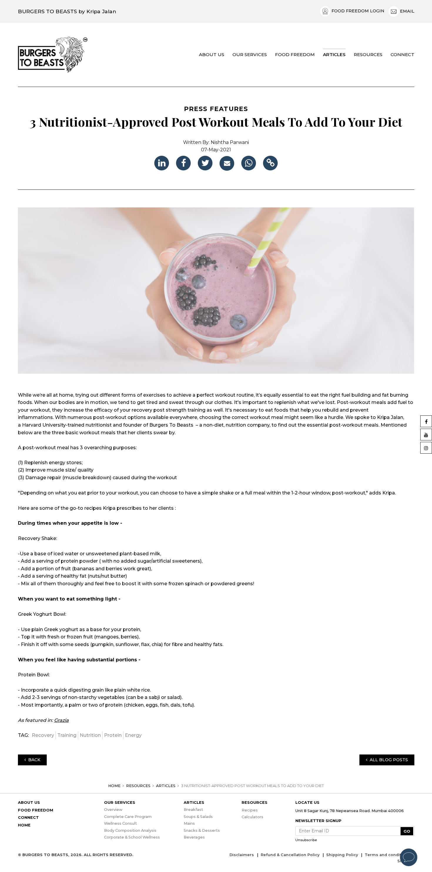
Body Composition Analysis (130, 830)
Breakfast (193, 809)
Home (114, 786)
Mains (189, 823)
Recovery (43, 735)
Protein (113, 735)
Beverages (194, 837)
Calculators (252, 817)
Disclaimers (242, 855)
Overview (113, 809)
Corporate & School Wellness (132, 837)
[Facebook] (426, 421)
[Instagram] (426, 448)
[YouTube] (426, 434)
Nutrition (90, 735)
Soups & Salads (198, 816)
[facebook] (183, 163)
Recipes (250, 810)
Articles (165, 786)
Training (66, 735)
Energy (133, 735)
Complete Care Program (128, 816)
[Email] (227, 163)
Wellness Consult (120, 823)
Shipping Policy (342, 855)
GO (406, 831)
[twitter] (205, 163)
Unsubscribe (306, 840)
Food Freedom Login (357, 11)
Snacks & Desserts (202, 830)
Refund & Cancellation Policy (291, 855)
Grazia (61, 720)
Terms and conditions (388, 855)
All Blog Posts (387, 759)
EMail (406, 11)
